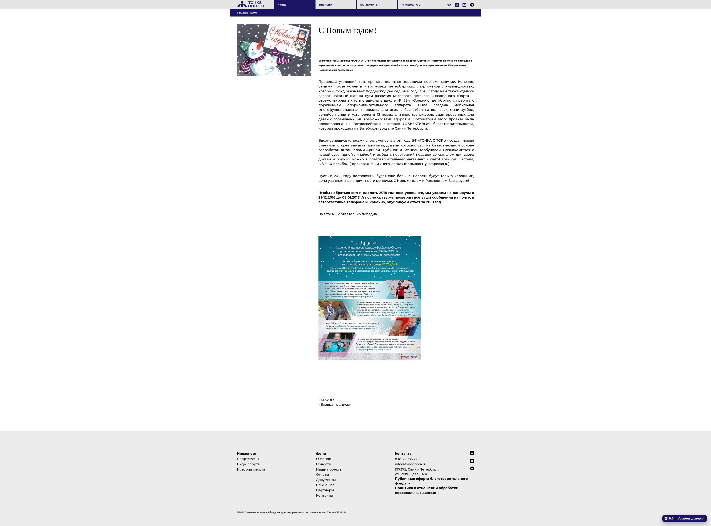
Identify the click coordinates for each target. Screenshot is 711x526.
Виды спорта (248, 464)
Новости (323, 464)
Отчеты (322, 474)
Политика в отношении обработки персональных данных (426, 490)
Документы (326, 479)
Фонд (282, 4)
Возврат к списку (336, 404)
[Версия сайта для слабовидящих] (449, 5)
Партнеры (325, 490)
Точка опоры (250, 4)
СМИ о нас (325, 485)
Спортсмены (248, 458)
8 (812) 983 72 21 (408, 458)
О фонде (323, 458)
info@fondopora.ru (410, 464)
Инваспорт (327, 4)
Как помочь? (369, 4)
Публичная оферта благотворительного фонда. (431, 480)
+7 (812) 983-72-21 (411, 4)
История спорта (251, 469)
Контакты (324, 495)
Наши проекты (329, 469)
